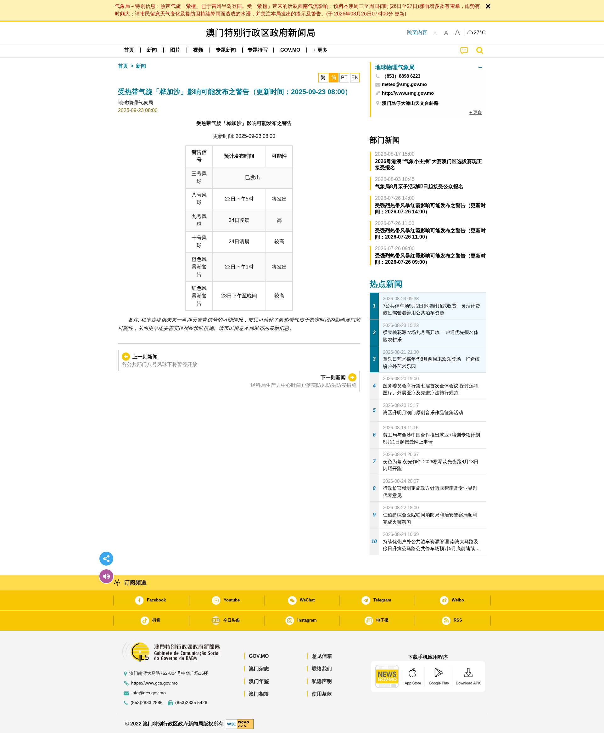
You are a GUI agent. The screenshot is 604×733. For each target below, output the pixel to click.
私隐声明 (322, 681)
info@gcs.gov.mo (148, 693)
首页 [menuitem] (129, 50)
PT (344, 77)
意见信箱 (322, 656)
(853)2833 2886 (147, 702)
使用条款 (322, 693)
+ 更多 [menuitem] (475, 112)
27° (480, 32)
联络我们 (322, 668)
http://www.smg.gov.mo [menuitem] (408, 93)
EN (355, 77)
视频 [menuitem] (198, 50)
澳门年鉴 (259, 681)
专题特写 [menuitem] (258, 50)
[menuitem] (152, 50)
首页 (123, 66)
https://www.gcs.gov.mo (154, 683)
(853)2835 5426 (191, 702)
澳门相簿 (259, 693)
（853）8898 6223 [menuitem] (401, 76)
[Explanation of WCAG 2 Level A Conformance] (240, 723)
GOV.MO (259, 656)
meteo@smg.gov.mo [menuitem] (404, 84)
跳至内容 (417, 32)
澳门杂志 (259, 668)
